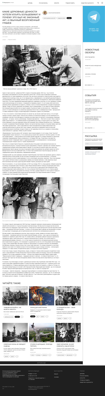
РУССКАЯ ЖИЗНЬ (43, 3)
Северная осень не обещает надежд (15, 345)
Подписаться (94, 148)
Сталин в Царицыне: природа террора (41, 345)
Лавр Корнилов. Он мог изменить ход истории (65, 345)
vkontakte (56, 377)
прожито (65, 318)
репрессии (45, 355)
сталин (32, 355)
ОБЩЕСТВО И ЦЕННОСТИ (87, 3)
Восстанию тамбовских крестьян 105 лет (14, 311)
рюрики (42, 316)
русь (38, 316)
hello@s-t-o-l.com (32, 373)
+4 (49, 355)
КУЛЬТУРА (56, 3)
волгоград (38, 355)
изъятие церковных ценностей (49, 18)
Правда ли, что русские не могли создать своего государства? (40, 310)
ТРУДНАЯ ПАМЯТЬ (70, 3)
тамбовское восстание (9, 316)
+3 (21, 316)
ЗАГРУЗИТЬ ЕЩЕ (41, 362)
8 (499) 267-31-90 (32, 375)
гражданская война (61, 18)
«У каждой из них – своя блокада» (66, 308)
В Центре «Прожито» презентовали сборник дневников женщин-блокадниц (68, 312)
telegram (56, 374)
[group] (94, 60)
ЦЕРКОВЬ (30, 3)
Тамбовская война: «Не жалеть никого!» (12, 308)
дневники (59, 318)
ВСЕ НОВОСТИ (88, 85)
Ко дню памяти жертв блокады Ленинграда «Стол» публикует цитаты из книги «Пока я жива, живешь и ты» (14, 350)
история (69, 18)
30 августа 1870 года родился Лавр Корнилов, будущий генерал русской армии (68, 349)
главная (4, 39)
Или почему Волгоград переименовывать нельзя (40, 349)
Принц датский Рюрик (38, 307)
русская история (61, 355)
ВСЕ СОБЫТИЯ (89, 127)
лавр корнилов (69, 355)
